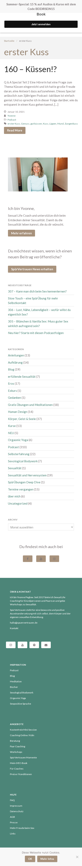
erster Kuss (14, 123)
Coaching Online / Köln (22, 735)
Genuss (25, 123)
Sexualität (14, 468)
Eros (11, 383)
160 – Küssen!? (30, 69)
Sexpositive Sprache (20, 703)
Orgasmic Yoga (18, 440)
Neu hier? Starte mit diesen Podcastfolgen (36, 333)
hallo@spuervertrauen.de (23, 622)
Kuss (45, 123)
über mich (14, 496)
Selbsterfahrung (18, 454)
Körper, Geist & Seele (22, 419)
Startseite (9, 40)
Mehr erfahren (21, 233)
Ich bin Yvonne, (21, 208)
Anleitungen (16, 355)
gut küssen (36, 123)
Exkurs (12, 390)
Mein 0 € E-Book (18, 763)
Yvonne (12, 115)
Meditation (16, 681)
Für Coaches (16, 768)
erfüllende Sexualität (22, 376)
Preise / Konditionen (21, 774)
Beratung (15, 740)
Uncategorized (17, 503)
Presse (14, 822)
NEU (11, 433)
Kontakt (14, 628)
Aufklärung (15, 362)
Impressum (16, 805)
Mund (60, 123)
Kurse (12, 426)
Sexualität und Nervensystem (27, 475)
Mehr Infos (47, 858)
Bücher (14, 686)
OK (30, 858)
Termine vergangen (20, 489)
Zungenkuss (71, 123)
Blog (11, 369)
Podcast (12, 119)
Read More (14, 130)
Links (13, 833)
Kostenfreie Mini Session (23, 729)
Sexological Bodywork (23, 461)
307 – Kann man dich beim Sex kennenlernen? (37, 291)
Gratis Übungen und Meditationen (30, 404)
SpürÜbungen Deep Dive (24, 482)
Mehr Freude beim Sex (22, 827)
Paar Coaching (17, 746)
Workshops (16, 751)
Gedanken (14, 397)
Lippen (52, 123)
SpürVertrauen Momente (23, 757)
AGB (12, 816)
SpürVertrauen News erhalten (32, 269)
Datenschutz (16, 811)
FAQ (12, 800)
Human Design (17, 411)
